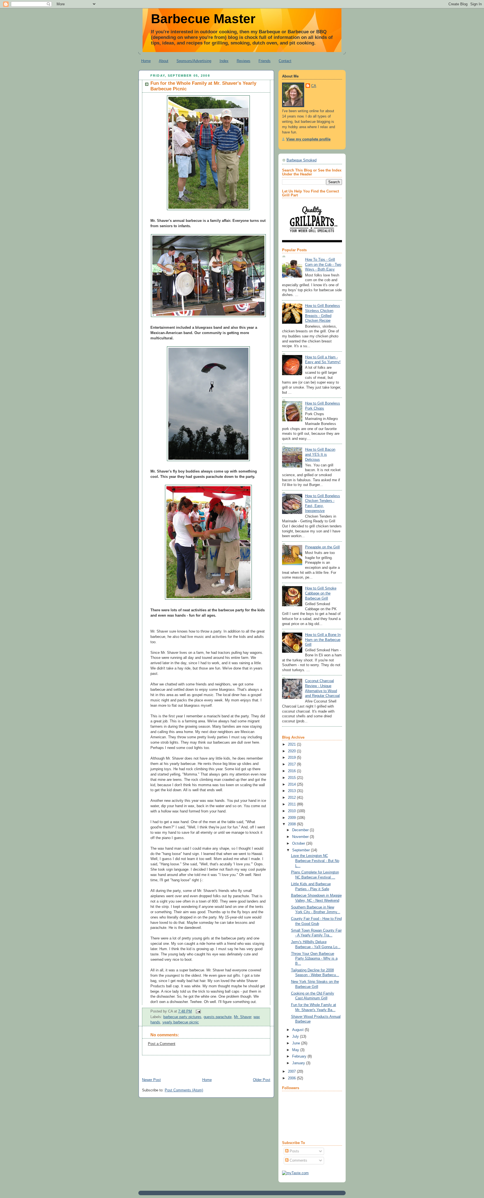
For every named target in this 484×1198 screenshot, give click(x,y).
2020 (292, 751)
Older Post (261, 1080)
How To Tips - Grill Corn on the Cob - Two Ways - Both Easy (323, 264)
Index (224, 61)
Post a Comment (161, 1044)
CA (313, 86)
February (300, 1056)
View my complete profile (308, 139)
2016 (292, 771)
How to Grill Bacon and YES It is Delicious (320, 454)
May (296, 1050)
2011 (292, 804)
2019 (292, 758)
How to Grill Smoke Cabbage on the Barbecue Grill (320, 593)
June (296, 1043)
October (299, 843)
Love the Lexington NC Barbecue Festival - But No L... (315, 861)
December (301, 830)
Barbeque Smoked (302, 160)
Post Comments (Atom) (184, 1090)
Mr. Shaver (242, 1017)
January (299, 1063)
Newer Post (151, 1080)
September (301, 850)
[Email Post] (197, 1011)
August (298, 1030)
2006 (292, 1078)
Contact (285, 61)
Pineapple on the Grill (322, 547)
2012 (292, 798)
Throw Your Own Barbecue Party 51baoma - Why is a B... (314, 959)
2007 (292, 1071)
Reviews (243, 61)
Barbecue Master (203, 18)
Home (146, 61)
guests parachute (218, 1017)
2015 (292, 778)
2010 (292, 811)
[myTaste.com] (295, 1173)
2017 (292, 764)
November (301, 837)
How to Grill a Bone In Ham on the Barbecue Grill (323, 640)
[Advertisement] (203, 1063)
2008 (292, 824)
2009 (292, 818)
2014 (292, 784)
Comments (297, 1160)
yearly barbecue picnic (180, 1022)
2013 (292, 791)
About (163, 61)
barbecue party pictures (182, 1017)
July (296, 1037)
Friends (265, 61)
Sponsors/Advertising (193, 61)
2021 (292, 744)
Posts (293, 1151)
